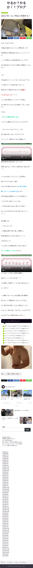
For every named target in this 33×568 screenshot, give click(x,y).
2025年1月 (5, 486)
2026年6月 (5, 456)
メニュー (4, 373)
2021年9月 (5, 554)
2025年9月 (5, 472)
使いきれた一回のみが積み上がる (12, 442)
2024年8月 (5, 494)
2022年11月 (5, 530)
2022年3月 (5, 544)
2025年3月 (5, 482)
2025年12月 (5, 467)
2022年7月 (5, 537)
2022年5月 (5, 540)
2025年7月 (5, 475)
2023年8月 (5, 515)
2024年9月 (5, 492)
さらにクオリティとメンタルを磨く (12, 443)
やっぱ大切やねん (7, 440)
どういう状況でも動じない (10, 445)
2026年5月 (5, 458)
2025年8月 (5, 474)
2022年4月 (5, 542)
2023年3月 (5, 523)
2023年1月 (5, 527)
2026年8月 (5, 453)
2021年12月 (5, 549)
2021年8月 (5, 556)
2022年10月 (5, 532)
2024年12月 (5, 487)
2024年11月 (5, 489)
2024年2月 (5, 504)
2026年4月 (5, 460)
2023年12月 (5, 508)
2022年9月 (5, 533)
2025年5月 (5, 479)
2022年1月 (5, 547)
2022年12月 (5, 528)
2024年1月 (5, 506)
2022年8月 (5, 535)
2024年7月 (5, 496)
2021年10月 (5, 552)
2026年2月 (5, 463)
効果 (10, 373)
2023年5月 (5, 520)
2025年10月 (5, 470)
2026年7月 (5, 455)
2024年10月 (5, 491)
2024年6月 (5, 497)
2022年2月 (5, 545)
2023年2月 (5, 525)
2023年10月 (5, 511)
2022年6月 (5, 538)
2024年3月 (5, 503)
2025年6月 (5, 477)
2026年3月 (5, 462)
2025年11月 (5, 468)
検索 (3, 427)
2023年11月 (5, 509)
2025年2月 (5, 484)
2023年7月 (5, 516)
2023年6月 (5, 518)
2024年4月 (5, 501)
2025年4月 (5, 480)
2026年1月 (5, 465)
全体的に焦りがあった (8, 438)
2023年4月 (5, 521)
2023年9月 (5, 513)
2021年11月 (5, 550)
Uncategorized (4, 12)
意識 (14, 373)
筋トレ (19, 373)
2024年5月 (5, 499)
